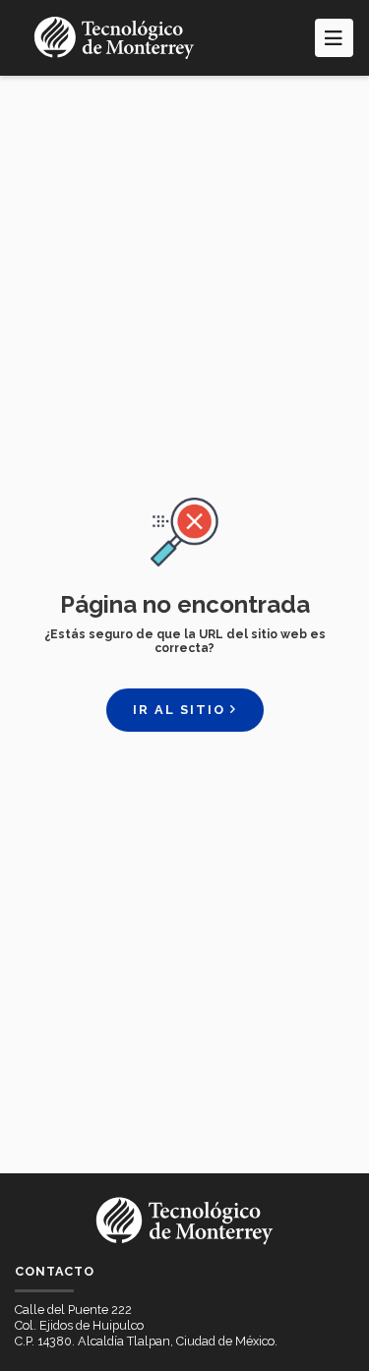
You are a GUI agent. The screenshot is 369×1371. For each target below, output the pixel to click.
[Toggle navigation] (334, 38)
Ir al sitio (181, 709)
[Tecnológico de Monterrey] (114, 38)
